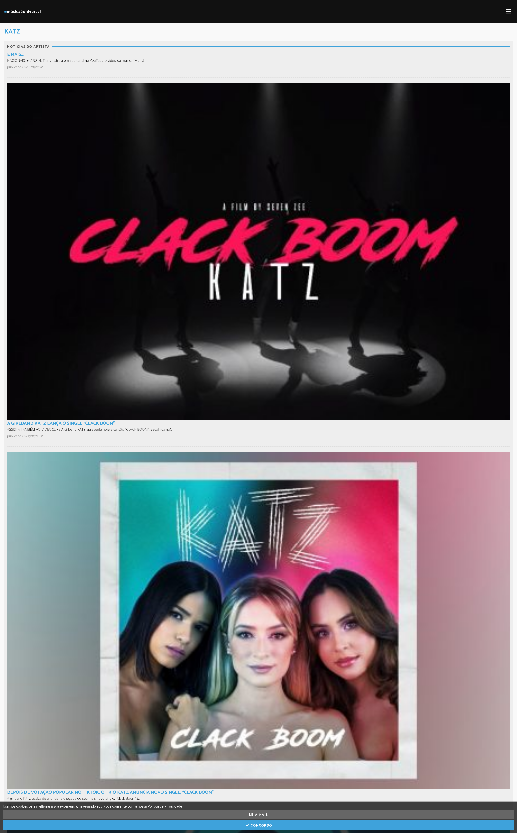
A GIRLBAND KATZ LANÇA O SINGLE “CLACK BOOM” (61, 423)
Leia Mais (258, 815)
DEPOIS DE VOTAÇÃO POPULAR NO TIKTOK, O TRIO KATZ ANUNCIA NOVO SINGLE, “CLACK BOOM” (110, 792)
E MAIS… (15, 54)
